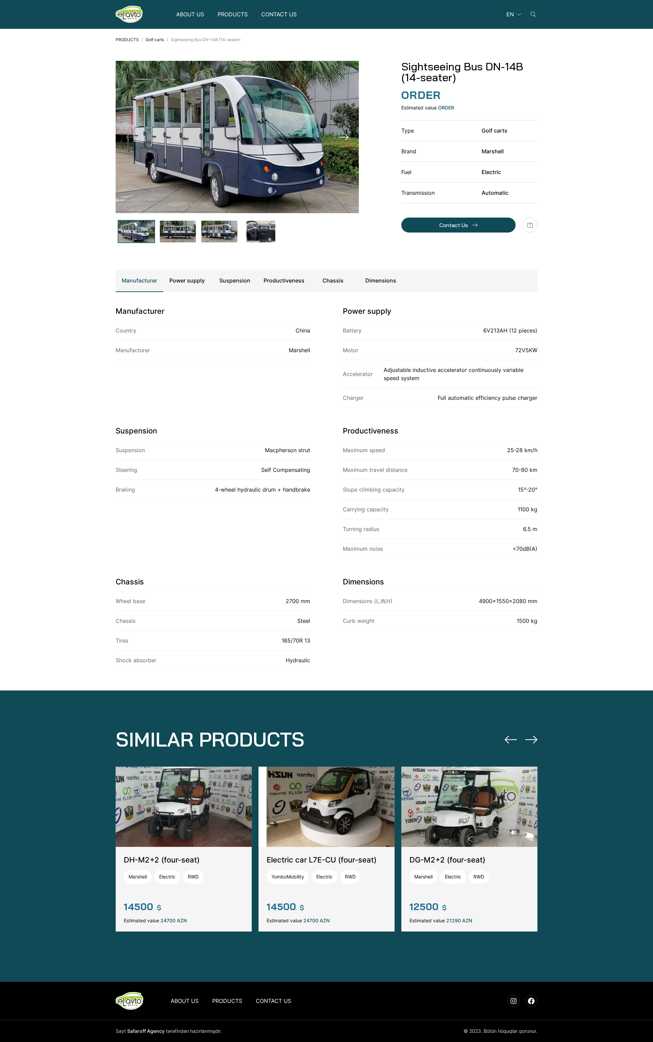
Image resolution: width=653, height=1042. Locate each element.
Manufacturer (139, 280)
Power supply (187, 280)
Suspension (234, 280)
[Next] (343, 137)
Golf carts (155, 39)
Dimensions (380, 280)
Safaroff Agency (146, 1031)
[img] (129, 14)
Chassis (333, 280)
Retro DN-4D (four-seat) (310, 859)
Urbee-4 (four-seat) (159, 859)
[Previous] (511, 739)
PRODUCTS (127, 39)
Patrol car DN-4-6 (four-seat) (462, 859)
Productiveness (284, 280)
